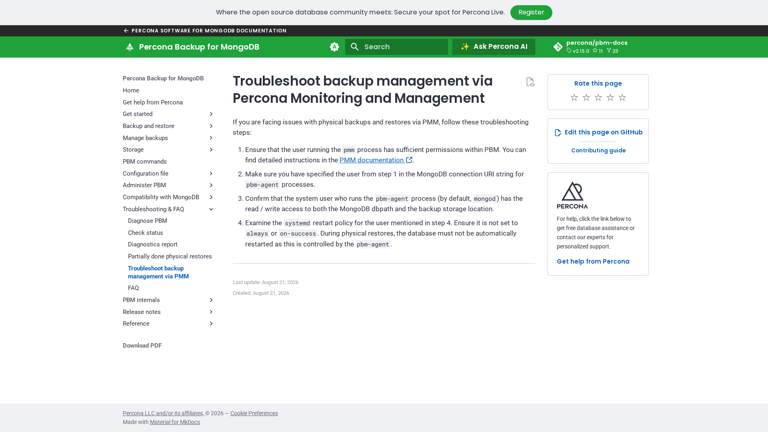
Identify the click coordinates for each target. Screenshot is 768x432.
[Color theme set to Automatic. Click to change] (334, 47)
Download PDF (142, 345)
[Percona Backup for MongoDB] (129, 47)
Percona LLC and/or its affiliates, (164, 413)
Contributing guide (598, 150)
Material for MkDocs (175, 422)
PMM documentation (372, 160)
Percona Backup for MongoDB (163, 78)
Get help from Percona (593, 261)
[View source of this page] (530, 81)
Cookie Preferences (254, 413)
